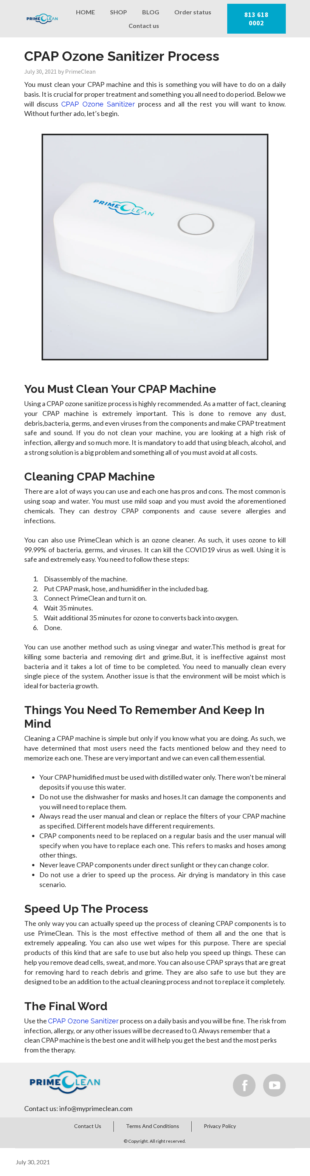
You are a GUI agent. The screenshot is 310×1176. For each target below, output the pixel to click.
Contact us (144, 25)
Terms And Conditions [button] (152, 1126)
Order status (192, 11)
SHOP (118, 11)
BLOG (150, 11)
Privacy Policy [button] (220, 1126)
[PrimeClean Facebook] (244, 1085)
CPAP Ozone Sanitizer (98, 104)
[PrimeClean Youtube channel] (274, 1085)
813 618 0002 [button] (256, 18)
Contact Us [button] (87, 1126)
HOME (85, 11)
